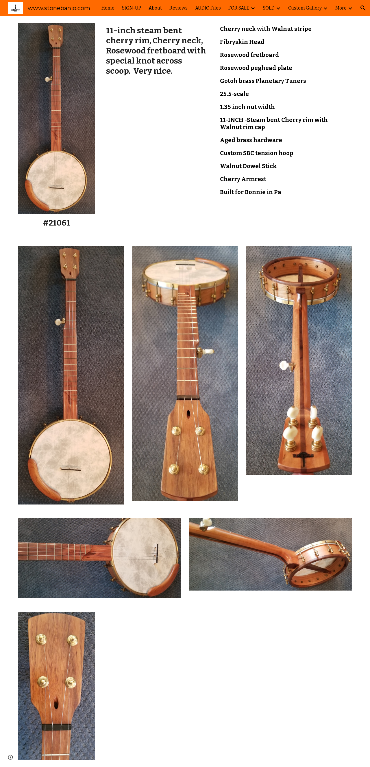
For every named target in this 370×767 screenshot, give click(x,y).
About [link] (155, 8)
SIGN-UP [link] (131, 8)
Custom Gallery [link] (305, 8)
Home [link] (107, 8)
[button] (363, 8)
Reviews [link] (178, 8)
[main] (56, 223)
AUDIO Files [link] (208, 8)
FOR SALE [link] (238, 8)
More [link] (341, 8)
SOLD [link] (269, 8)
